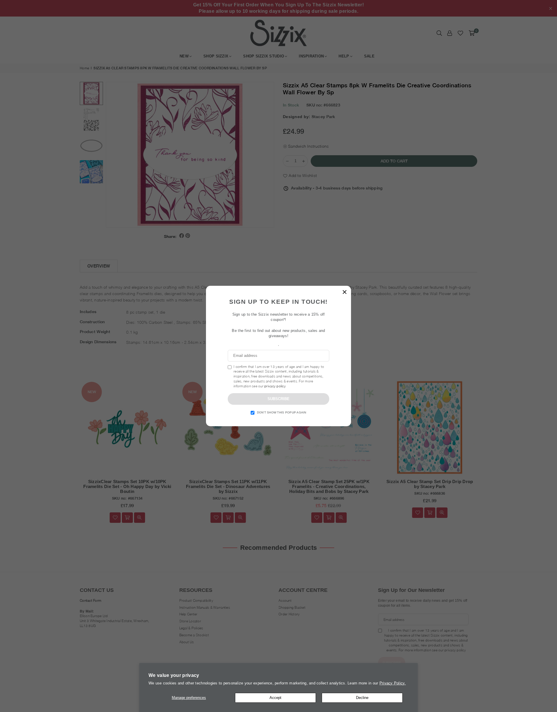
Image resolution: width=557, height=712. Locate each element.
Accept (275, 697)
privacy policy (275, 386)
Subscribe (278, 399)
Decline (362, 697)
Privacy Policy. (392, 683)
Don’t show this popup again (281, 412)
